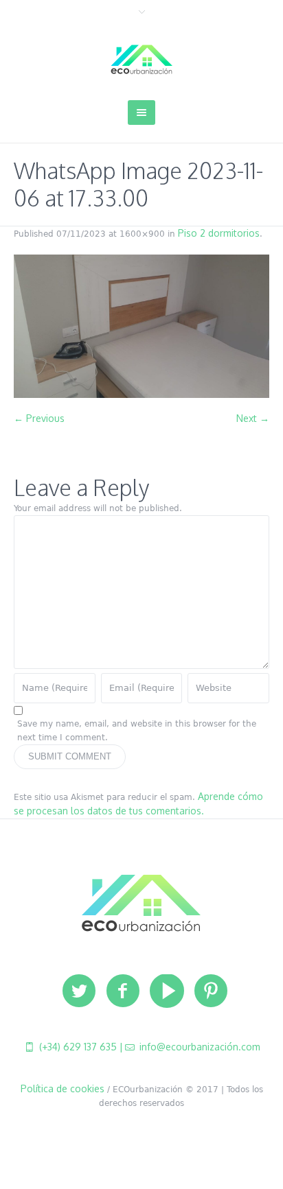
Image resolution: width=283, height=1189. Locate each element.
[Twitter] (79, 991)
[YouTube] (167, 991)
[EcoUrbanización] (141, 60)
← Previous (39, 418)
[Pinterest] (211, 991)
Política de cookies (62, 1088)
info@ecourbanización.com (198, 1046)
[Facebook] (123, 991)
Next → (252, 418)
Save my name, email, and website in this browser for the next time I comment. (136, 730)
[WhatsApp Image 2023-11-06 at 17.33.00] (141, 326)
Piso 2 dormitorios (219, 233)
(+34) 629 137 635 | (79, 1046)
